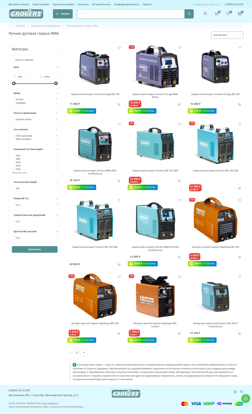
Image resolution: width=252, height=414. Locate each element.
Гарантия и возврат (63, 4)
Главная (20, 25)
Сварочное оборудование (46, 25)
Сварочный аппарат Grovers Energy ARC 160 (95, 94)
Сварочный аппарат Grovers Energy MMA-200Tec (155, 96)
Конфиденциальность (126, 4)
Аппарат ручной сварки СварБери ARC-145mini (155, 325)
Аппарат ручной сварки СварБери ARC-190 (95, 323)
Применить (34, 249)
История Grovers (101, 4)
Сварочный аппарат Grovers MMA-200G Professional (95, 172)
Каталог (65, 13)
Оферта (147, 4)
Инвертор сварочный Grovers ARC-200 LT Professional (215, 325)
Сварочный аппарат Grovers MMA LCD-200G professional (155, 248)
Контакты (83, 4)
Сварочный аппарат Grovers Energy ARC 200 (215, 94)
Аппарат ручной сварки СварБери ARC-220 (215, 247)
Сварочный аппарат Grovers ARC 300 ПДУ (215, 170)
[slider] (13, 83)
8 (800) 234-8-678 (234, 4)
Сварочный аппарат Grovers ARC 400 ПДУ (95, 247)
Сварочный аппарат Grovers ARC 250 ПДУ (155, 170)
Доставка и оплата (19, 4)
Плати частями (40, 4)
